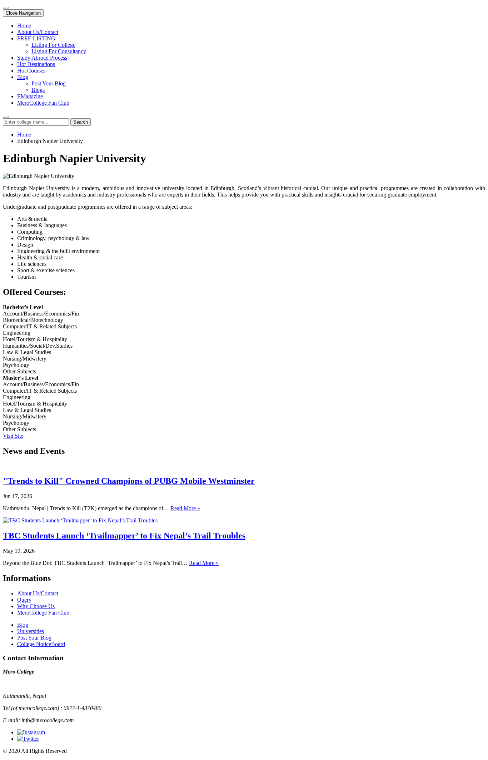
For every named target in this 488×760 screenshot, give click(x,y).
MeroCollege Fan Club (43, 103)
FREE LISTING (36, 38)
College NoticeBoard (41, 644)
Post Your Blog (48, 83)
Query (24, 600)
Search (80, 122)
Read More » (185, 508)
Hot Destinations (36, 64)
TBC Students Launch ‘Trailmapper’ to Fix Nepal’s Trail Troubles (124, 535)
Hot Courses (31, 71)
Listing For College (53, 45)
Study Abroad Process (42, 58)
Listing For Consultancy (58, 51)
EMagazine (30, 96)
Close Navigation (23, 13)
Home (24, 26)
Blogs (38, 90)
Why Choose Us (36, 606)
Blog (22, 77)
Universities (30, 631)
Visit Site (13, 436)
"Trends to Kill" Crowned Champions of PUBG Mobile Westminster (129, 481)
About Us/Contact (37, 32)
